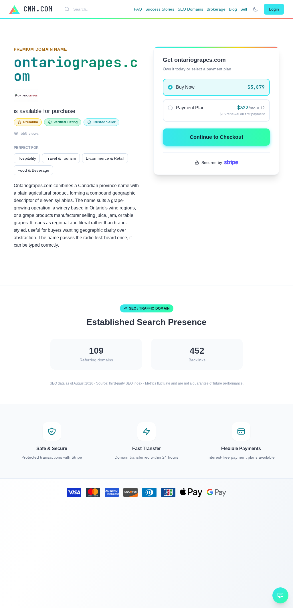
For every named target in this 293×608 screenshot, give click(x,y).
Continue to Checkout (216, 137)
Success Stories (159, 9)
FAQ (138, 9)
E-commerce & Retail (105, 158)
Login (274, 9)
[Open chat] (280, 595)
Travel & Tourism (61, 158)
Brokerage (216, 9)
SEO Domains (190, 9)
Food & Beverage (33, 170)
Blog (233, 9)
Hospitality (26, 158)
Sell (243, 9)
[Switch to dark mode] (255, 9)
